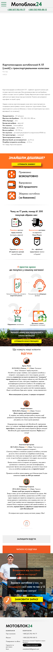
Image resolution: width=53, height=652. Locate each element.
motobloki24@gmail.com (31, 649)
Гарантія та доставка (10, 646)
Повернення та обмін (13, 641)
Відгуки (8, 637)
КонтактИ (27, 630)
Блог (7, 649)
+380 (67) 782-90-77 (30, 634)
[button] (26, 164)
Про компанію (10, 634)
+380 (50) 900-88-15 (30, 637)
